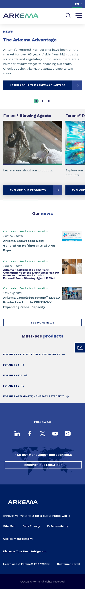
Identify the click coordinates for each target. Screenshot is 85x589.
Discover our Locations (43, 465)
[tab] (36, 101)
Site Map (9, 526)
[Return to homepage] (21, 16)
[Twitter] (42, 434)
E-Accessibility (57, 526)
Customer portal (68, 564)
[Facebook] (30, 434)
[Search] (68, 15)
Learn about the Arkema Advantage (37, 85)
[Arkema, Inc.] (22, 507)
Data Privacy (31, 526)
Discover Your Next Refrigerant (24, 551)
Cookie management (17, 538)
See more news (42, 322)
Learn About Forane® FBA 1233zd (26, 564)
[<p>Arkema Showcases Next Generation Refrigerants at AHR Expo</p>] (42, 241)
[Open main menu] (79, 16)
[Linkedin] (17, 434)
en (77, 4)
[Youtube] (55, 434)
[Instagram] (68, 434)
